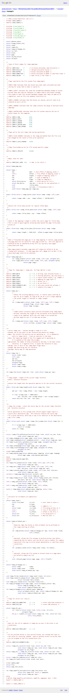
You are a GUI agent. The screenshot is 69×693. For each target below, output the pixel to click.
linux (15, 9)
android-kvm (7, 9)
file (38, 15)
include (60, 9)
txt (61, 690)
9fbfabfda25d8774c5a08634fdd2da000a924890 (36, 9)
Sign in (65, 3)
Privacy (16, 690)
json (65, 690)
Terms (21, 690)
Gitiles (11, 690)
